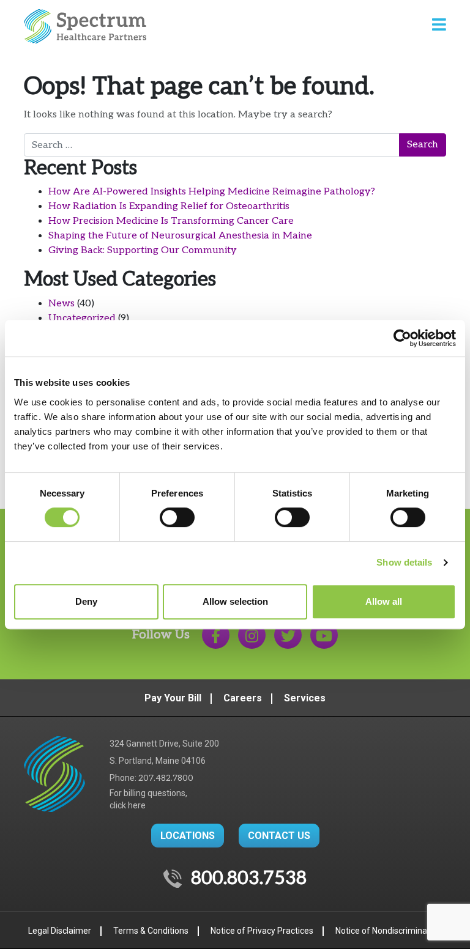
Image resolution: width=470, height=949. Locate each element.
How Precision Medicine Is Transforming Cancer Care (171, 221)
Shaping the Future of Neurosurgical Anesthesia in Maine (180, 236)
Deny (86, 601)
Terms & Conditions (150, 931)
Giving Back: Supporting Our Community (142, 250)
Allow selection (235, 601)
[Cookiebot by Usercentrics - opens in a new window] (402, 338)
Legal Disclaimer (59, 931)
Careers (242, 698)
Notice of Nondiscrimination (388, 931)
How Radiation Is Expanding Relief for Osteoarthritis (168, 206)
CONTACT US (279, 835)
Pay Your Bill (172, 698)
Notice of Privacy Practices (262, 931)
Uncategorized (82, 318)
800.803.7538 (249, 879)
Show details (404, 562)
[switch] (177, 517)
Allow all (383, 601)
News (61, 303)
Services (305, 698)
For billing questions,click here (148, 799)
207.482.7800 (165, 778)
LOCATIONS (187, 835)
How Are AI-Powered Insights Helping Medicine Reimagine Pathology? (211, 192)
